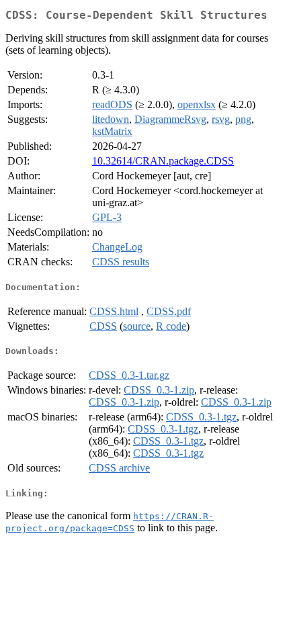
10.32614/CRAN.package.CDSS (163, 161)
